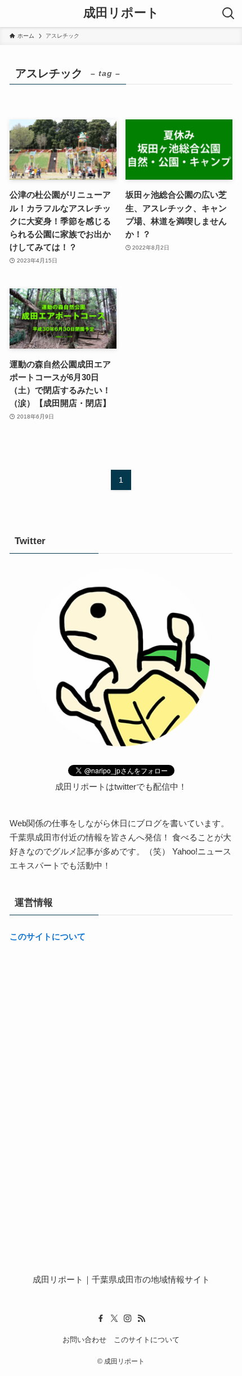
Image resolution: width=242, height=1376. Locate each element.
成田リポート (121, 13)
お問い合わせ (84, 1339)
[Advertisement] (121, 1082)
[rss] (141, 1318)
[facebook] (101, 1318)
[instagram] (128, 1318)
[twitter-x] (114, 1318)
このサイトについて (48, 936)
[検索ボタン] (228, 13)
